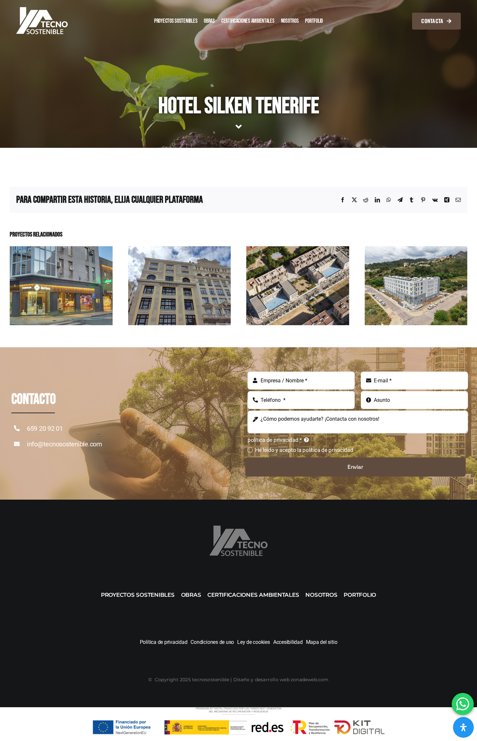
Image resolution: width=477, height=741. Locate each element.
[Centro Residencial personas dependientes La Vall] (416, 249)
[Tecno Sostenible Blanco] (42, 9)
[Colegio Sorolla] (297, 249)
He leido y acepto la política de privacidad (304, 450)
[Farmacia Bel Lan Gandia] (61, 249)
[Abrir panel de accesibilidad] (463, 727)
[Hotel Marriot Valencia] (179, 249)
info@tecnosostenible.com (64, 444)
